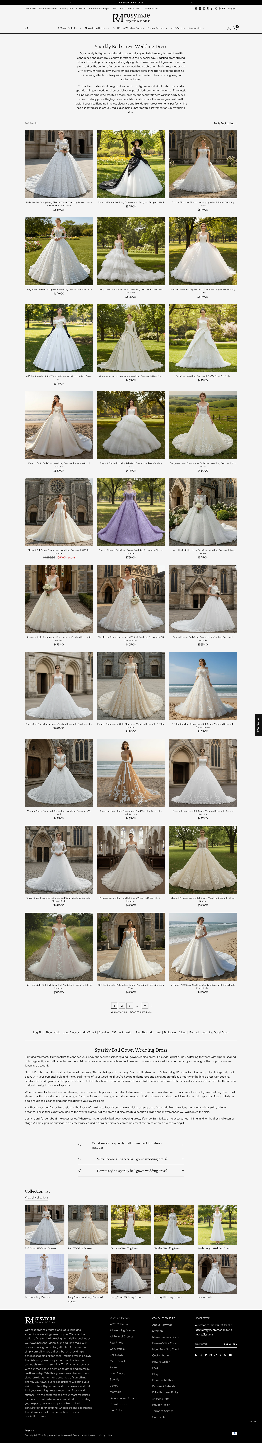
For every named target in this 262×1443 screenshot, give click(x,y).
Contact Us (159, 1417)
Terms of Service (162, 1411)
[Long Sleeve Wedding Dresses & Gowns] (88, 1274)
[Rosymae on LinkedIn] (204, 8)
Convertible (117, 1349)
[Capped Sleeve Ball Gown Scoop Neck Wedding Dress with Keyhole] (203, 599)
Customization (161, 1355)
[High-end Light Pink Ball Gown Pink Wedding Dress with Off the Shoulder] (59, 947)
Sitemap (157, 1331)
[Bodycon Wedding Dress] (131, 1225)
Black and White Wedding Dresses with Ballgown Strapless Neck (131, 202)
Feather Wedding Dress (167, 1248)
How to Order (161, 1361)
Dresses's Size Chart (164, 1343)
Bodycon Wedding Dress (124, 1248)
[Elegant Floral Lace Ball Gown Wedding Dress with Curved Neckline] (203, 773)
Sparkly (114, 1379)
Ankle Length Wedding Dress (214, 1248)
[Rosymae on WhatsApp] (219, 8)
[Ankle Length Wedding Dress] (217, 1225)
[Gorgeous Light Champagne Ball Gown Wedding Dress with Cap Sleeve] (203, 425)
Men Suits (116, 1410)
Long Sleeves (71, 1032)
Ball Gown (116, 1355)
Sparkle (104, 1032)
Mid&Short (89, 1032)
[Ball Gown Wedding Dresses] (44, 1225)
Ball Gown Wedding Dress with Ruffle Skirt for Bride (203, 376)
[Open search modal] (27, 28)
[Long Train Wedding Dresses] (131, 1274)
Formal (194, 1032)
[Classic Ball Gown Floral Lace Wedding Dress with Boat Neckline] (59, 686)
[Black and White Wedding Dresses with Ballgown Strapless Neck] (131, 164)
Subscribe (230, 1343)
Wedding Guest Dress (215, 1032)
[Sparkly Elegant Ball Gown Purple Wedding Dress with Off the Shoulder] (131, 512)
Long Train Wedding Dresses (127, 1297)
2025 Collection (119, 1324)
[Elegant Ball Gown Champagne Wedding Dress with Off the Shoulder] (59, 512)
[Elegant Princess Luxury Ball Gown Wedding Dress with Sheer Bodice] (203, 860)
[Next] (191, 2)
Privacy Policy (161, 1404)
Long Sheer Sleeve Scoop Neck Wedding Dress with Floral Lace (59, 289)
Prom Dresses (118, 1404)
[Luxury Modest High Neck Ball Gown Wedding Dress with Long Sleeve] (203, 512)
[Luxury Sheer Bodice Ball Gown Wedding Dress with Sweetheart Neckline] (131, 251)
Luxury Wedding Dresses (168, 1297)
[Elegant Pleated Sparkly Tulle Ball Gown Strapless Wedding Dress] (131, 425)
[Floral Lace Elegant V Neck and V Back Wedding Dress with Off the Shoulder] (131, 599)
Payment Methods (163, 1380)
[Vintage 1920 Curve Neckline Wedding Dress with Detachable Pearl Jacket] (203, 947)
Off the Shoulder (122, 1032)
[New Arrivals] (217, 1274)
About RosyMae (162, 1325)
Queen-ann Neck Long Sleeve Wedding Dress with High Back (131, 376)
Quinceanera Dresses (123, 1398)
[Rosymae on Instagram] (200, 8)
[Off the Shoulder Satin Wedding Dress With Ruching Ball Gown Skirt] (59, 338)
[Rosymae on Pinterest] (208, 8)
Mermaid (155, 1032)
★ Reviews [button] (258, 725)
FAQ (155, 1367)
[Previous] (71, 2)
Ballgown (170, 1032)
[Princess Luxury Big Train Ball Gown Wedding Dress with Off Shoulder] (131, 860)
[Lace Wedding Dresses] (44, 1274)
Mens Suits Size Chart (165, 1349)
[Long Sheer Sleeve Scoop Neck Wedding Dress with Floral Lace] (59, 251)
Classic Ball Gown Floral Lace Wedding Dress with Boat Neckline (58, 724)
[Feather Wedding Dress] (174, 1225)
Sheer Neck (52, 1032)
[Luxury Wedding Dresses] (174, 1274)
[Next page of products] (151, 1006)
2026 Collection (119, 1318)
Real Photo (117, 1342)
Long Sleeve (117, 1373)
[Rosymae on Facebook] (196, 8)
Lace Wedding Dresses (37, 1297)
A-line (113, 1367)
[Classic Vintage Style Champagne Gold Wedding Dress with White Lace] (131, 773)
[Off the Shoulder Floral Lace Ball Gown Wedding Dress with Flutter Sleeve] (203, 686)
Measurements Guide (165, 1337)
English (231, 8)
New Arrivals (205, 1297)
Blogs (155, 1374)
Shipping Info (160, 1398)
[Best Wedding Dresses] (88, 1225)
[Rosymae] (131, 17)
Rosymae (48, 1435)
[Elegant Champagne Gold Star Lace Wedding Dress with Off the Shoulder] (131, 686)
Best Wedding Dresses (80, 1248)
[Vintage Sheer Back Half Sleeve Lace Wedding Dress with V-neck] (59, 773)
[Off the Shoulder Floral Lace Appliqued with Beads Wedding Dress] (203, 164)
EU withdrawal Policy (165, 1392)
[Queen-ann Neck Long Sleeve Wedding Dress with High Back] (131, 338)
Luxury (114, 1385)
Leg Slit (37, 1032)
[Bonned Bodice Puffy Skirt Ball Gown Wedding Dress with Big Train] (203, 251)
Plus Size (141, 1032)
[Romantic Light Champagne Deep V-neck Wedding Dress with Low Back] (59, 599)
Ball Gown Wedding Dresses (40, 1248)
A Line (182, 1032)
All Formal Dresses (121, 1336)
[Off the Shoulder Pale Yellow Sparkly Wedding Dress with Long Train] (131, 947)
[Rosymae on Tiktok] (211, 8)
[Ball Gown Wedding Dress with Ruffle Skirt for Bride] (203, 338)
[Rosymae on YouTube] (223, 8)
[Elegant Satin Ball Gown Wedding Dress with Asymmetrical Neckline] (59, 425)
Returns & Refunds (163, 1386)
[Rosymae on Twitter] (215, 8)
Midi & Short (117, 1361)
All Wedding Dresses (122, 1330)
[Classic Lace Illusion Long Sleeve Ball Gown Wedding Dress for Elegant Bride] (59, 860)
